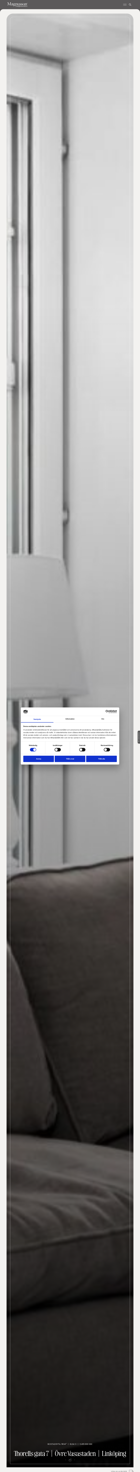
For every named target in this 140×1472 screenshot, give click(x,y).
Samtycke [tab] (37, 719)
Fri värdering (139, 737)
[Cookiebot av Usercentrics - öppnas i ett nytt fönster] (107, 711)
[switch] (58, 749)
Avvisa (38, 759)
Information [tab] (70, 719)
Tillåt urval (70, 759)
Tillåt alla (101, 759)
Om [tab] (102, 719)
